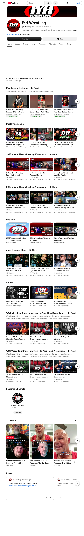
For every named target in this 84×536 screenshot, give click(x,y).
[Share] (39, 497)
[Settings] (67, 3)
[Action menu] (50, 497)
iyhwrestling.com (13, 34)
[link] (30, 489)
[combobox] (36, 3)
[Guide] (4, 3)
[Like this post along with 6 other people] (10, 497)
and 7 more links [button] (25, 34)
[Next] (77, 101)
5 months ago (26, 480)
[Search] (48, 3)
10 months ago (75, 480)
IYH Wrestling (10, 177)
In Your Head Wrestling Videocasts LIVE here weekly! (25, 78)
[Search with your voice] (55, 3)
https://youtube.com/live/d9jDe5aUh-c (22, 486)
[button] (74, 44)
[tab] (9, 44)
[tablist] (42, 44)
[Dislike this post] (15, 497)
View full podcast (35, 242)
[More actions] (28, 110)
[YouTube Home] (13, 3)
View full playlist (11, 242)
